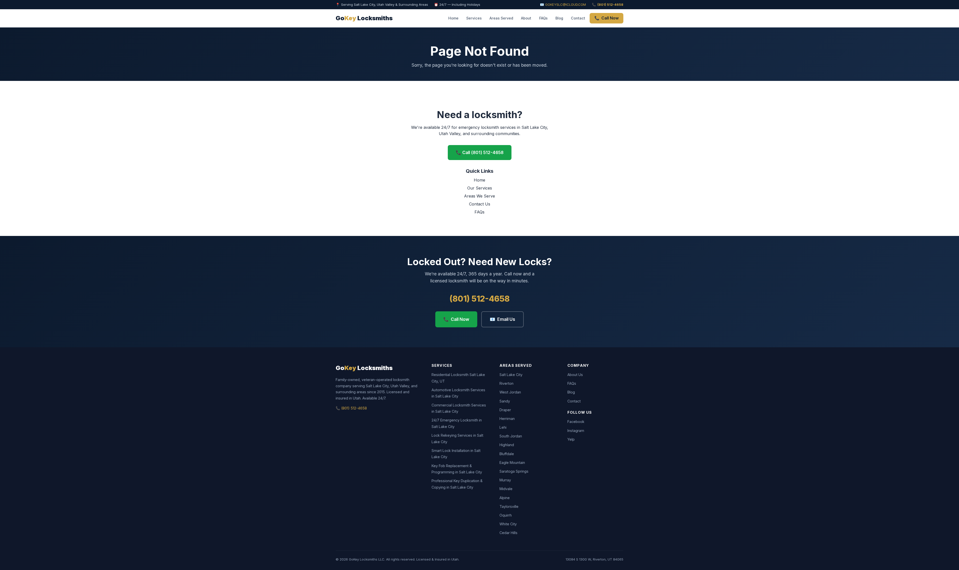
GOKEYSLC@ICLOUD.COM (565, 4)
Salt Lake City (510, 375)
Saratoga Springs (513, 471)
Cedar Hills (508, 533)
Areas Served (501, 18)
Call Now (606, 17)
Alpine (504, 498)
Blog (559, 18)
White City (508, 524)
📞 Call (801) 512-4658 (479, 152)
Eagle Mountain (512, 462)
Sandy (504, 401)
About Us (575, 375)
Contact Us (479, 203)
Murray (505, 480)
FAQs (543, 18)
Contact (578, 18)
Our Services (479, 188)
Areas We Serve (479, 195)
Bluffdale (506, 454)
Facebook (575, 421)
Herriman (507, 418)
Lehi (502, 427)
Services (474, 18)
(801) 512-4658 (480, 299)
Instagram (575, 430)
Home (453, 18)
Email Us (502, 319)
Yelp (571, 439)
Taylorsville (508, 506)
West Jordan (510, 392)
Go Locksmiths (364, 18)
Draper (505, 410)
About (526, 18)
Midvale (505, 489)
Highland (506, 445)
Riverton (506, 383)
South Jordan (510, 436)
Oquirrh (505, 515)
